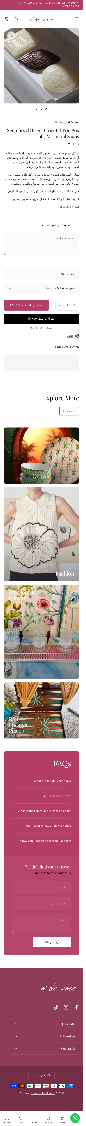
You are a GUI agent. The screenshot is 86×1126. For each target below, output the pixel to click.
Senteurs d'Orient (67, 122)
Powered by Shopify (43, 1093)
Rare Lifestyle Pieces (19, 724)
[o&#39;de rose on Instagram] (66, 1007)
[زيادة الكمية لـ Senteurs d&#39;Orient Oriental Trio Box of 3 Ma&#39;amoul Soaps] (60, 305)
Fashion (64, 573)
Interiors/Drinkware (23, 594)
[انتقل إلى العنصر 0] (46, 109)
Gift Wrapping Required (57, 225)
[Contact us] (75, 1118)
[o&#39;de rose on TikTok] (55, 1007)
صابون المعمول (52, 153)
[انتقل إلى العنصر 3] (36, 109)
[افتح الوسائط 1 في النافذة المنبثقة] (11, 35)
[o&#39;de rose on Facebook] (76, 1007)
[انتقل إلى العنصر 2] (41, 109)
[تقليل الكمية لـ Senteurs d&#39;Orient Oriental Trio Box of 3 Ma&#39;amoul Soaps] (74, 305)
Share (70, 335)
